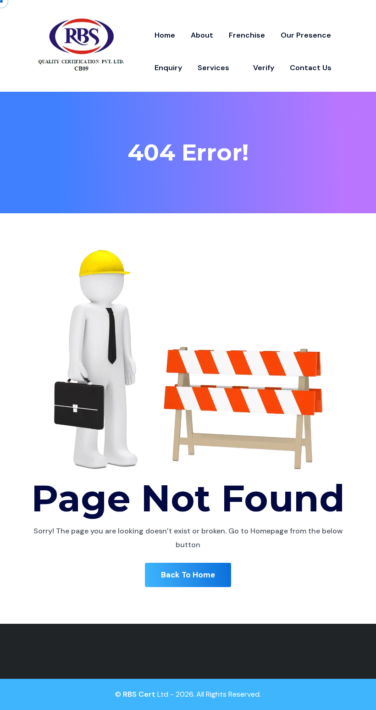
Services (214, 67)
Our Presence (306, 35)
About (202, 35)
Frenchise (247, 35)
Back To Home (188, 575)
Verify (263, 67)
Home (165, 35)
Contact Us (311, 67)
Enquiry (168, 67)
